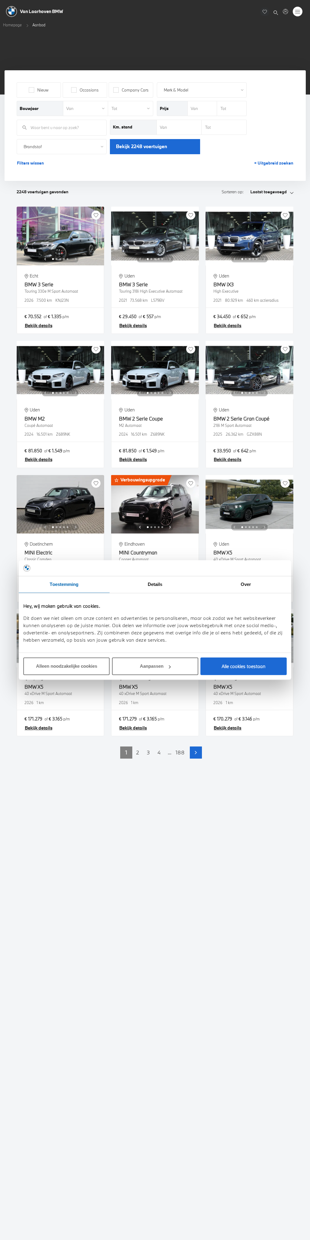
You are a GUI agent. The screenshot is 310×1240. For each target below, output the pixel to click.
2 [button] (137, 752)
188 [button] (180, 752)
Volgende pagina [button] (196, 752)
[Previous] (45, 259)
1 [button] (126, 752)
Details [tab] (155, 584)
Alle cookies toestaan (243, 666)
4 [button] (158, 752)
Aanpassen (151, 666)
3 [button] (148, 752)
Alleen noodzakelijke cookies (66, 666)
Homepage (12, 24)
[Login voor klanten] (285, 11)
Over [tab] (246, 584)
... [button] (169, 752)
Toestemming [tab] (64, 584)
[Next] (75, 259)
